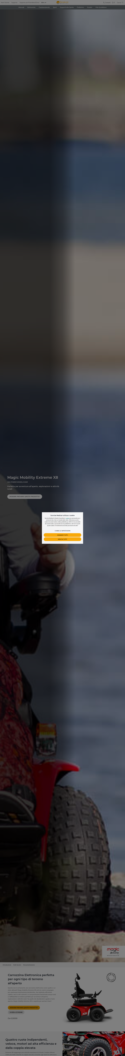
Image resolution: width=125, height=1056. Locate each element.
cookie (67, 518)
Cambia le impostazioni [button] (62, 530)
